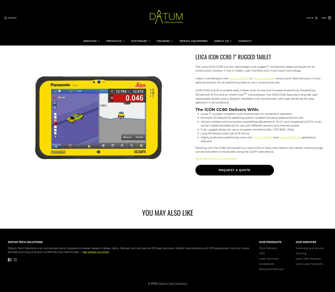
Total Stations (268, 248)
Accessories (266, 263)
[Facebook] (9, 259)
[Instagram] (15, 259)
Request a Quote (235, 170)
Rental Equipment (194, 41)
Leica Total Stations (308, 258)
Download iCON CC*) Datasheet (216, 158)
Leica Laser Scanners (309, 263)
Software (139, 41)
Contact (245, 41)
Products (114, 41)
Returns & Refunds (271, 269)
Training (163, 41)
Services (90, 41)
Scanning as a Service (310, 248)
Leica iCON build (264, 78)
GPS (262, 253)
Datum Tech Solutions (172, 283)
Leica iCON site (239, 78)
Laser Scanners (269, 258)
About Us (221, 41)
